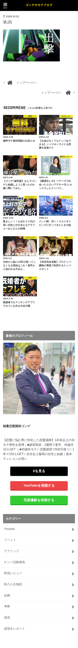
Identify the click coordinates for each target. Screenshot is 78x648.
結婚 (7, 595)
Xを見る (39, 471)
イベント (10, 539)
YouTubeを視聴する (39, 485)
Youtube (9, 528)
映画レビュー (13, 573)
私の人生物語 (13, 584)
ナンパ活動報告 (14, 562)
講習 (7, 617)
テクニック (11, 551)
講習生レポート (14, 628)
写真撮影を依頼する (39, 500)
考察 (7, 606)
